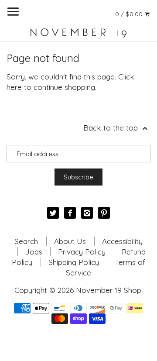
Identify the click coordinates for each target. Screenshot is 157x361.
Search (26, 241)
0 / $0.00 (129, 13)
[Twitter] (53, 213)
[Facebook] (70, 213)
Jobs (33, 251)
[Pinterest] (104, 213)
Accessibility (122, 241)
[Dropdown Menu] (13, 11)
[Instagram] (87, 213)
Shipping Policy (73, 262)
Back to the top (111, 127)
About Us (70, 241)
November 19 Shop (108, 290)
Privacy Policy (82, 251)
